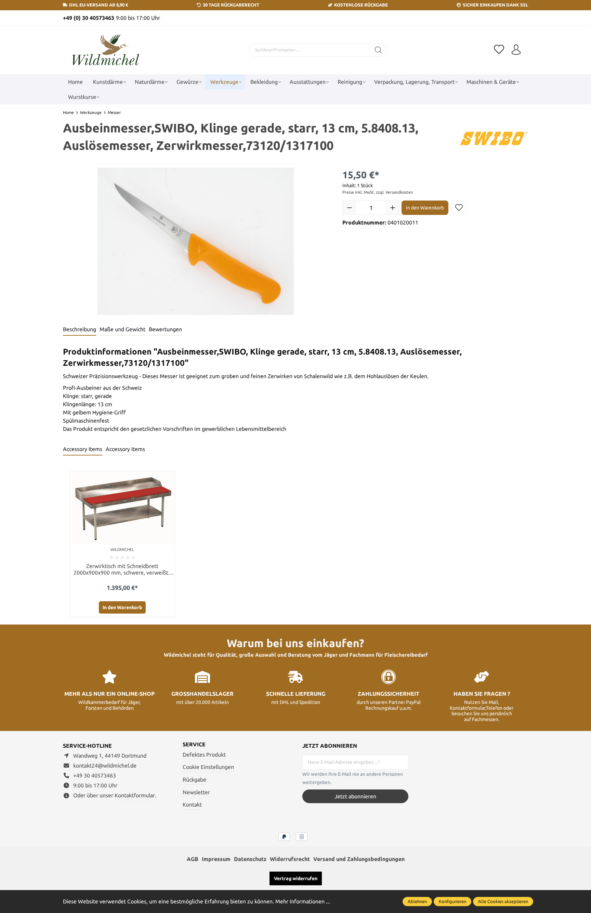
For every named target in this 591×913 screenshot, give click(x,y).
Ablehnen (417, 901)
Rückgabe (194, 779)
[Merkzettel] (499, 49)
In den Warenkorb (425, 207)
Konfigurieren (452, 901)
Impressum (216, 859)
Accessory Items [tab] (82, 449)
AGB (192, 859)
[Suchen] (378, 50)
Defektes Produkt (204, 754)
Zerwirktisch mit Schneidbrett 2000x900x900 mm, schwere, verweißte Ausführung (122, 569)
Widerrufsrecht (290, 859)
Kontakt (192, 804)
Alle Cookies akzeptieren (503, 901)
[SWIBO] (494, 138)
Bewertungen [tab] (165, 329)
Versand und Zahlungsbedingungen (359, 859)
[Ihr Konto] (516, 49)
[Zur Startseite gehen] (105, 50)
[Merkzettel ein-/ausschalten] (459, 208)
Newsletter (196, 792)
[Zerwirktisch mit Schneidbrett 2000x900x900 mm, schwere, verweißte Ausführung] (122, 508)
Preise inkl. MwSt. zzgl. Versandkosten (377, 192)
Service (194, 744)
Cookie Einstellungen (208, 767)
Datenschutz (250, 859)
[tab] (79, 329)
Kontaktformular (135, 795)
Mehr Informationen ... (302, 901)
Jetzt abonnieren (355, 796)
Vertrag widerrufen (295, 878)
